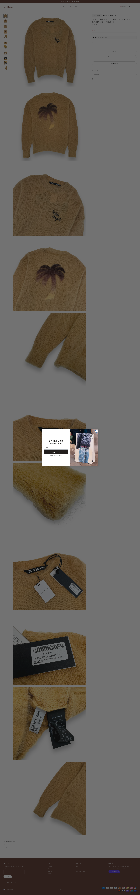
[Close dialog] (96, 431)
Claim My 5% (56, 452)
